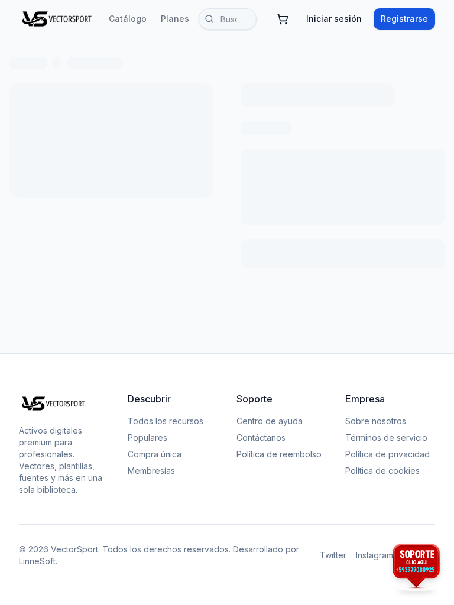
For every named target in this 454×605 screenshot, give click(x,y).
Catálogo (128, 19)
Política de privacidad (387, 454)
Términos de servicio (386, 437)
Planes (175, 19)
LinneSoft (37, 561)
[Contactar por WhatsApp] (416, 567)
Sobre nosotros (375, 421)
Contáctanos (261, 437)
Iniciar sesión (334, 19)
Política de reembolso (279, 454)
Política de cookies (382, 471)
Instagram (374, 555)
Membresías (151, 471)
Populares (147, 437)
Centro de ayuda (269, 421)
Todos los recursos (165, 421)
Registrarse (404, 19)
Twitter (333, 555)
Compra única (154, 454)
